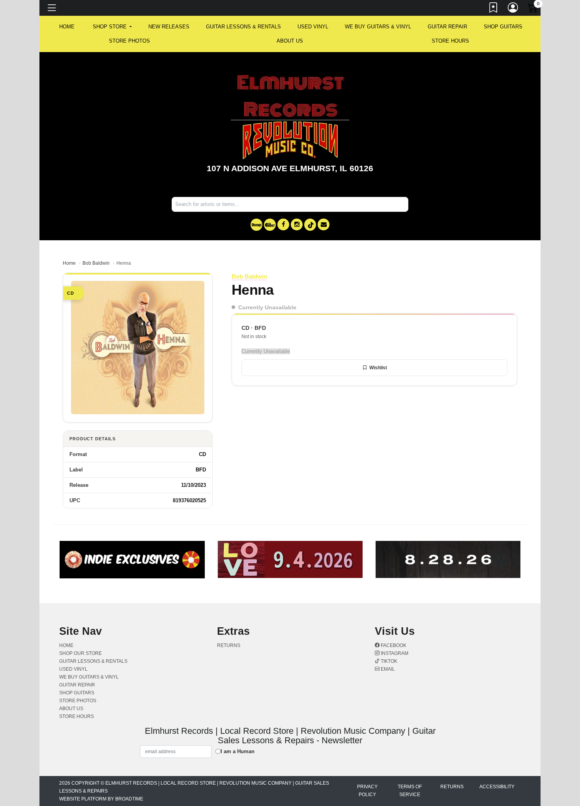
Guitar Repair (447, 27)
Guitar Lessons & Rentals (243, 27)
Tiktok (388, 661)
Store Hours (450, 41)
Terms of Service (410, 790)
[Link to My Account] (513, 9)
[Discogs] (256, 225)
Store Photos (129, 41)
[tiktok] (310, 225)
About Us (290, 41)
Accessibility (497, 786)
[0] (533, 9)
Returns (228, 645)
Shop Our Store (80, 653)
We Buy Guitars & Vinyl (378, 27)
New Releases (168, 27)
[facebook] (283, 224)
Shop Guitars (503, 27)
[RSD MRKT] (270, 225)
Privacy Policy (367, 790)
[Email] (323, 224)
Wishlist (378, 367)
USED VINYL (312, 27)
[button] (112, 27)
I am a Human (237, 751)
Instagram (394, 653)
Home (69, 263)
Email (387, 669)
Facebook (393, 645)
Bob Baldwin (96, 263)
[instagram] (296, 224)
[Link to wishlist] (493, 9)
